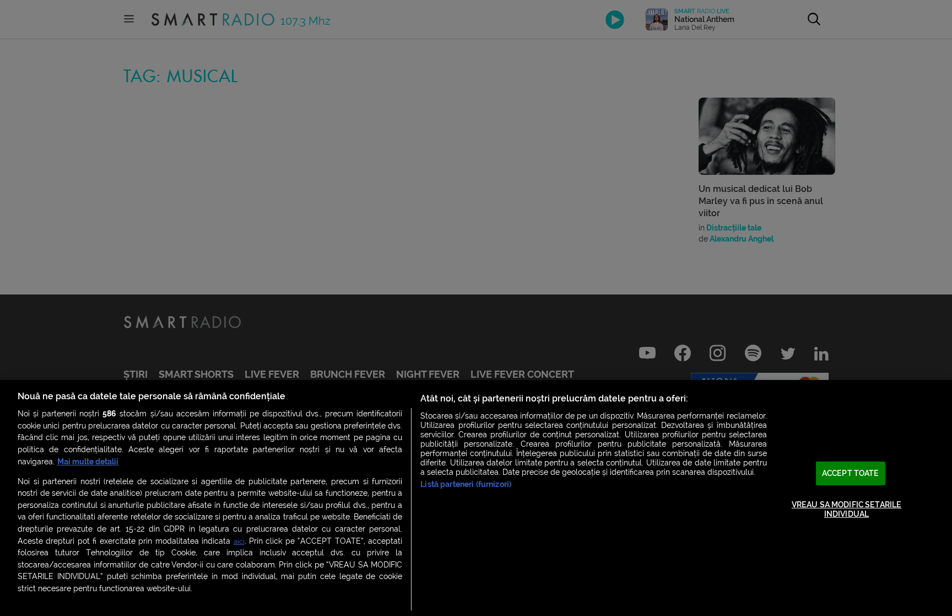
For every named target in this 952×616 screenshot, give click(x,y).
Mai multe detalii (87, 462)
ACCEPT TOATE (850, 473)
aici (239, 541)
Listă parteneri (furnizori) (465, 484)
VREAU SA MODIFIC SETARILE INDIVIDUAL (847, 509)
